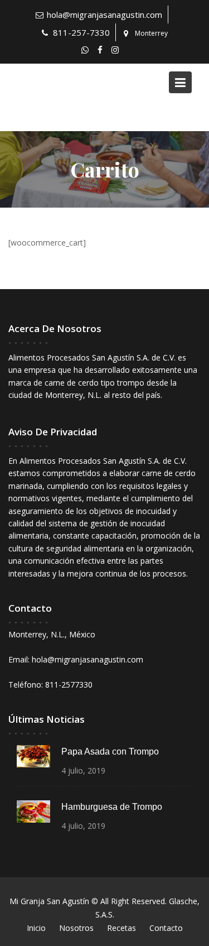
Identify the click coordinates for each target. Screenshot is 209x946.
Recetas (121, 928)
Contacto (166, 928)
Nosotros (76, 928)
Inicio (36, 928)
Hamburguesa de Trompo (111, 806)
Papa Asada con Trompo (110, 751)
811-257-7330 (81, 32)
